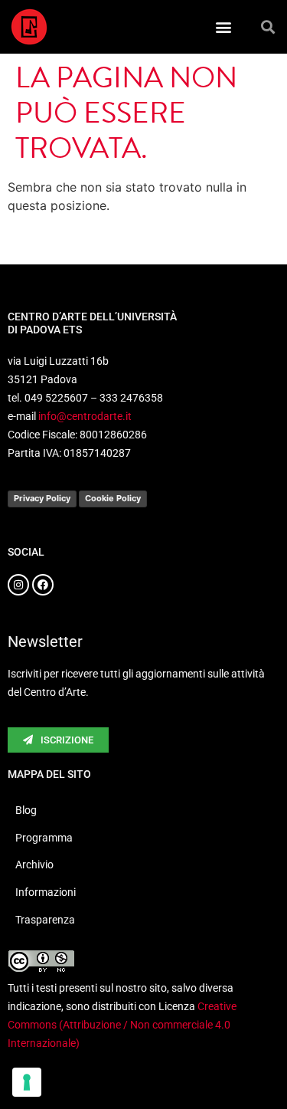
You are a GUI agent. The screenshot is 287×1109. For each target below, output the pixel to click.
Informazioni (45, 892)
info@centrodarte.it (85, 416)
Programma (44, 838)
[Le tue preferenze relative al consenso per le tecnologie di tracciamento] (26, 1082)
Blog (26, 810)
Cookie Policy (113, 498)
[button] (223, 27)
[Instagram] (18, 585)
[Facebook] (43, 585)
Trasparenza (45, 920)
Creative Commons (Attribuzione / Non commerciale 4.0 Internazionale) (122, 1024)
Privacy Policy (42, 498)
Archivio (34, 864)
